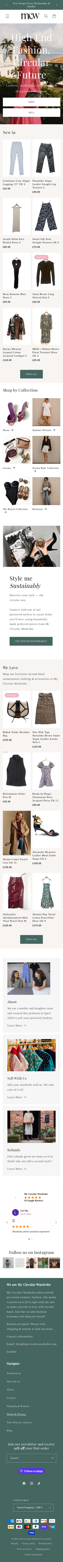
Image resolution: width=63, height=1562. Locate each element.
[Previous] (8, 1262)
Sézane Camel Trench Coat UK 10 (15, 861)
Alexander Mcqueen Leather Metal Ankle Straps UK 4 (44, 855)
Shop (31, 102)
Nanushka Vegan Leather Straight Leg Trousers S (44, 184)
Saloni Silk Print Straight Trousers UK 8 (45, 241)
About (10, 1389)
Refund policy (45, 1543)
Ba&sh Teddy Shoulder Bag (16, 734)
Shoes (6, 430)
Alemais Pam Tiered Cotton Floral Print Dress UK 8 (43, 917)
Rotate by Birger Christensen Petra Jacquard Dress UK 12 (45, 797)
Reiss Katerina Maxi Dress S (14, 296)
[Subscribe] (52, 1458)
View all (31, 374)
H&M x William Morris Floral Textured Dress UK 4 (45, 352)
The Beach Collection (15, 509)
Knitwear (37, 509)
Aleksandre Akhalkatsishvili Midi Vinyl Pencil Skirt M (15, 917)
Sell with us (13, 1381)
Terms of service (24, 1549)
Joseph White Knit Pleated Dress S (13, 241)
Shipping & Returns (18, 1406)
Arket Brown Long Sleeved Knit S (43, 296)
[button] (7, 16)
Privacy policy (28, 1543)
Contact (11, 1397)
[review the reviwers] (13, 1221)
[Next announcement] (56, 5)
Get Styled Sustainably (31, 641)
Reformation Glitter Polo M (14, 795)
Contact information (33, 1554)
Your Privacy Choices (19, 1422)
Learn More (15, 1025)
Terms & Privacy (16, 1414)
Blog (9, 1430)
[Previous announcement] (6, 5)
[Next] (55, 1262)
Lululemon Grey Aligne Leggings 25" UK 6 (16, 182)
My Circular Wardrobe (29, 1539)
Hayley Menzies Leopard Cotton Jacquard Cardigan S (15, 352)
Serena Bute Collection (45, 468)
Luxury (7, 468)
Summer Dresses (42, 430)
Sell (31, 112)
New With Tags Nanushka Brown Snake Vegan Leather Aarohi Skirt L (46, 737)
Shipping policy (43, 1549)
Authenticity (14, 1373)
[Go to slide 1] (29, 1239)
